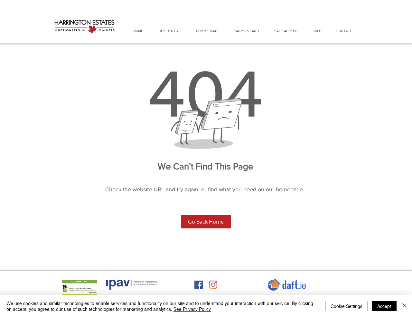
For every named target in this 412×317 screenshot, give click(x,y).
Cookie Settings (346, 306)
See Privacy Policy (192, 309)
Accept (384, 306)
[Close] (404, 306)
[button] (172, 31)
